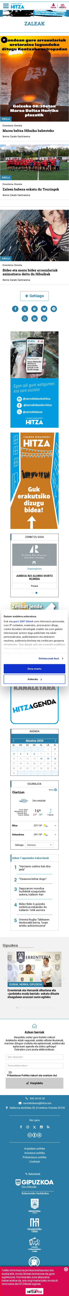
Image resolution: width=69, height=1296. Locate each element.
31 (43, 749)
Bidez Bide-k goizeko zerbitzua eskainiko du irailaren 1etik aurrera (33, 907)
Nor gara (35, 1120)
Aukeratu (33, 679)
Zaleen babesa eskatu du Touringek (31, 189)
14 (41, 759)
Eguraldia (34, 783)
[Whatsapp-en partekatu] (25, 318)
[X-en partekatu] (25, 309)
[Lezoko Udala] (34, 1245)
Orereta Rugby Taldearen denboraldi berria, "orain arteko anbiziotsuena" (34, 922)
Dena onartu (34, 668)
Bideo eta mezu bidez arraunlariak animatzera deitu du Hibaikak (30, 272)
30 (36, 749)
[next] (56, 741)
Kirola (6, 119)
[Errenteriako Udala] (34, 1206)
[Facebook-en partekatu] (15, 309)
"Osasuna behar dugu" (33, 878)
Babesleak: (34, 1174)
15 (48, 759)
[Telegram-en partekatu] (54, 309)
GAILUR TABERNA (34, 577)
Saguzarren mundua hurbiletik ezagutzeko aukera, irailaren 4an (32, 891)
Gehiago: (19, 845)
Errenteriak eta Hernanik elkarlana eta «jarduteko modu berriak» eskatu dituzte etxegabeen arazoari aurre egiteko (33, 994)
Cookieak (34, 1161)
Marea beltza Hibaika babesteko (28, 130)
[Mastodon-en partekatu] (34, 309)
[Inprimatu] (44, 318)
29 (29, 749)
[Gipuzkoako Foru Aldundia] (34, 1187)
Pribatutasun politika (34, 1157)
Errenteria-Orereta (12, 125)
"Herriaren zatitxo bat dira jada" (34, 868)
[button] (39, 845)
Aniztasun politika (34, 1152)
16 (55, 759)
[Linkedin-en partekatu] (34, 318)
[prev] (13, 741)
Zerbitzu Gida (34, 537)
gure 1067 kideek (23, 621)
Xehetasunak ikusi (49, 658)
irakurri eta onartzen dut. (32, 1075)
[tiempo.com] (55, 789)
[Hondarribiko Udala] (34, 1225)
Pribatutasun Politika (18, 1075)
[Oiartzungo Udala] (34, 1264)
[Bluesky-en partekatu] (44, 309)
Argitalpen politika (34, 1148)
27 (16, 749)
